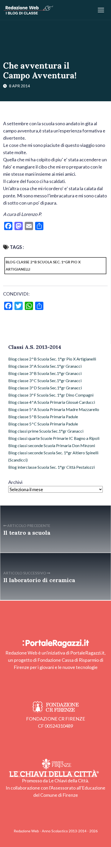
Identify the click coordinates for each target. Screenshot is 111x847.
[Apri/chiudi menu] (101, 10)
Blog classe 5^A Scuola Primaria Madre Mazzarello (53, 409)
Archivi (15, 482)
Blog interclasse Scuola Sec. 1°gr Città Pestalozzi (51, 467)
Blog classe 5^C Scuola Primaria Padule (43, 423)
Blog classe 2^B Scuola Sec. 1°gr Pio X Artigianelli (43, 265)
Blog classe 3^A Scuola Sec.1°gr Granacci (45, 366)
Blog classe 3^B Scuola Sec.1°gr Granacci (45, 373)
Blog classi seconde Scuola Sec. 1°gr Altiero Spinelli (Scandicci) (53, 456)
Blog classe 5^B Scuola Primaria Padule (43, 416)
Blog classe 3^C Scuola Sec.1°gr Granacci (45, 380)
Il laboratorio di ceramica (39, 580)
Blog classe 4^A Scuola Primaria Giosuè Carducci (51, 402)
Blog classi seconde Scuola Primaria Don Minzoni (51, 445)
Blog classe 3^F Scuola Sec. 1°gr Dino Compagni (50, 394)
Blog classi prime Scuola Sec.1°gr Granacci (45, 431)
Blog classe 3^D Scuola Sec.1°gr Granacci (45, 387)
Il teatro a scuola (26, 532)
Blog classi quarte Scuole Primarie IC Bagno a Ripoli (53, 438)
